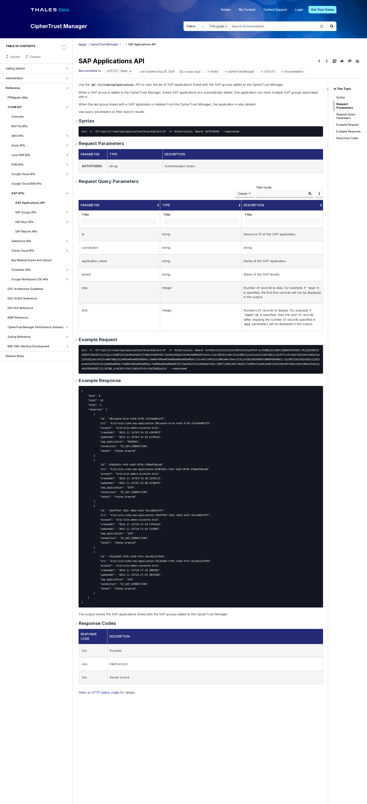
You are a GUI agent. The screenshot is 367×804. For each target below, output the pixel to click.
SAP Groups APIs (26, 212)
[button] (226, 26)
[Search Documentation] (331, 26)
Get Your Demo (322, 9)
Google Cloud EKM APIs (26, 183)
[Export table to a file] (319, 193)
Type (166, 205)
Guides (226, 9)
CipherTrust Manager (104, 44)
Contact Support (275, 9)
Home (82, 44)
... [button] (123, 44)
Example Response (348, 131)
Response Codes (347, 138)
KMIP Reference (18, 317)
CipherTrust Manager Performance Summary (36, 327)
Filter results (264, 187)
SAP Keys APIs (24, 221)
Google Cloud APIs (23, 174)
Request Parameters (344, 105)
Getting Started (15, 68)
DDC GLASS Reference (22, 298)
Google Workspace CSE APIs (29, 279)
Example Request (347, 124)
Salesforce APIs (21, 241)
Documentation (293, 71)
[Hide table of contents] (64, 46)
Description (254, 205)
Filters (191, 26)
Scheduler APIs (21, 269)
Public (214, 71)
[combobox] (262, 26)
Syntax (340, 97)
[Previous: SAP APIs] (319, 61)
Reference (13, 88)
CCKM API (15, 107)
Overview (17, 116)
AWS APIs (17, 135)
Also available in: (90, 70)
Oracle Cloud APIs (22, 250)
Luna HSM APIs (20, 155)
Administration (14, 78)
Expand (15, 56)
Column (242, 193)
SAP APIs (17, 193)
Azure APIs (18, 145)
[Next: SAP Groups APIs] (327, 61)
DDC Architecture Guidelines (25, 288)
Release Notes (15, 356)
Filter (85, 214)
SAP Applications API (30, 202)
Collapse (35, 56)
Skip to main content (17, 4)
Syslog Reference (19, 336)
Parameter (90, 205)
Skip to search (46, 4)
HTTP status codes (105, 692)
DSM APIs (17, 164)
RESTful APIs (19, 126)
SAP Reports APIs (26, 231)
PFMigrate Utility (18, 97)
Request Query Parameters (346, 116)
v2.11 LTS (269, 71)
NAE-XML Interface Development (28, 346)
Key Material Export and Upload (31, 260)
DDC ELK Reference (20, 308)
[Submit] (309, 193)
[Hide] (328, 89)
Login (299, 9)
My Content (247, 9)
